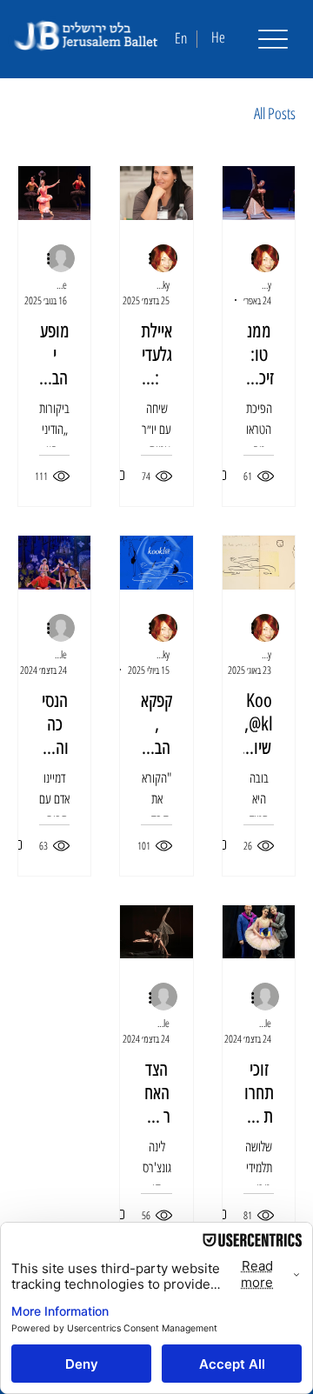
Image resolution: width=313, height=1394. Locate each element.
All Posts (275, 113)
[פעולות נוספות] (246, 259)
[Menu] (272, 39)
